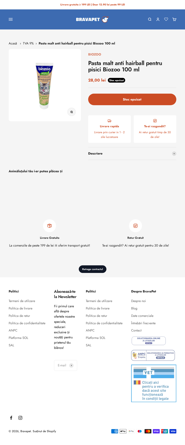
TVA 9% (28, 43)
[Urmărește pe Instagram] (20, 417)
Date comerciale (142, 315)
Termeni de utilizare (22, 301)
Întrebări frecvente (143, 323)
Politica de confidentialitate (27, 323)
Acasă (13, 43)
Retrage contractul (92, 269)
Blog (134, 308)
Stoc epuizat (132, 99)
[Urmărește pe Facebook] (11, 417)
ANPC (13, 330)
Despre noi (138, 301)
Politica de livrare (20, 308)
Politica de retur (19, 315)
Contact (136, 330)
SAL (11, 345)
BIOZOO (94, 54)
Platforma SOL (18, 337)
